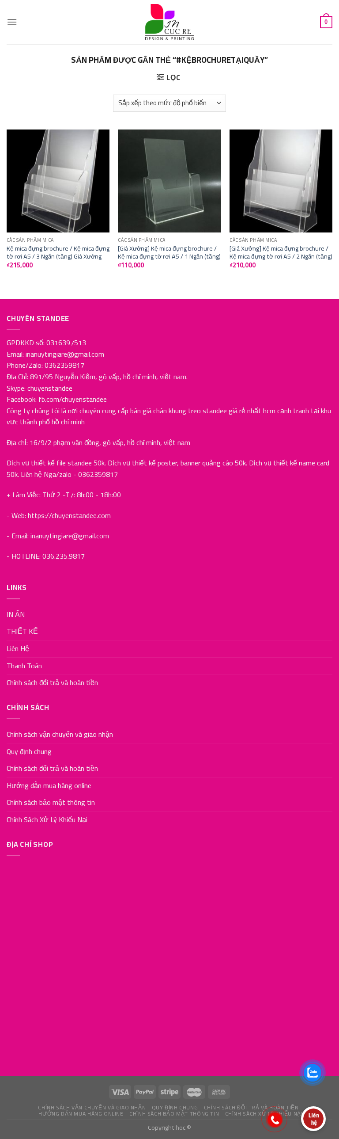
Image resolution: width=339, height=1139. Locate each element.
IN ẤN (16, 614)
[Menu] (12, 22)
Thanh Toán (24, 665)
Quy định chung (29, 751)
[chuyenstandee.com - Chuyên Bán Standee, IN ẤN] (169, 22)
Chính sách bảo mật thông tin (51, 802)
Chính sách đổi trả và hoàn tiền (52, 682)
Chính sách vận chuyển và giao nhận (60, 734)
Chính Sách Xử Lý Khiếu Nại (47, 819)
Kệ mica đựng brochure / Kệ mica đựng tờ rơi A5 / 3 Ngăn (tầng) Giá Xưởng (58, 252)
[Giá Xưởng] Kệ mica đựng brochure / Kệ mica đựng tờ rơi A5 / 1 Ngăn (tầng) (169, 252)
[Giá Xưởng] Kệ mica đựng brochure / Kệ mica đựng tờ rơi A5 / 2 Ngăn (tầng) (281, 252)
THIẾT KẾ (22, 631)
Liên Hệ (18, 648)
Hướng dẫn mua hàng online (49, 785)
